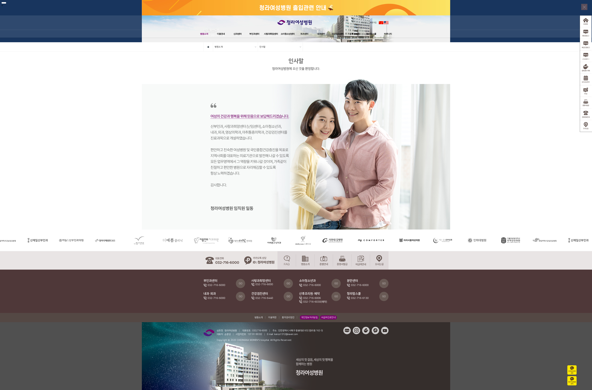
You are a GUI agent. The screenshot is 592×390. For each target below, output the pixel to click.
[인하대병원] (435, 240)
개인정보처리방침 (309, 317)
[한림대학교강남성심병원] (502, 240)
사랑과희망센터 (271, 34)
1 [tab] (4, 3)
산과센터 (238, 34)
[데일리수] (261, 240)
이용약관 (272, 317)
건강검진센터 (338, 34)
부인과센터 (254, 34)
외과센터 (304, 34)
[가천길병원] (290, 240)
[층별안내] (323, 260)
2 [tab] (2, 5)
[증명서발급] (342, 260)
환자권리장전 (288, 317)
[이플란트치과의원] (164, 240)
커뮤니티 (388, 34)
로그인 (364, 23)
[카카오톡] (259, 260)
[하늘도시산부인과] (29, 240)
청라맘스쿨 (371, 34)
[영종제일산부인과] (536, 240)
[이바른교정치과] (232, 240)
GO (240, 283)
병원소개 (204, 34)
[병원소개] (305, 260)
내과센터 (321, 34)
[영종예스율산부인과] (401, 240)
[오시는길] (379, 260)
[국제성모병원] (469, 240)
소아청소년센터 (288, 34)
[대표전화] (222, 260)
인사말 (262, 47)
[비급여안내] (361, 260)
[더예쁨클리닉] (131, 240)
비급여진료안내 (328, 317)
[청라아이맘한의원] (198, 240)
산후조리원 (354, 34)
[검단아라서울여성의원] (367, 240)
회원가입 (373, 23)
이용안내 (221, 34)
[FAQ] (287, 260)
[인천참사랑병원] (97, 240)
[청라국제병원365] (63, 240)
